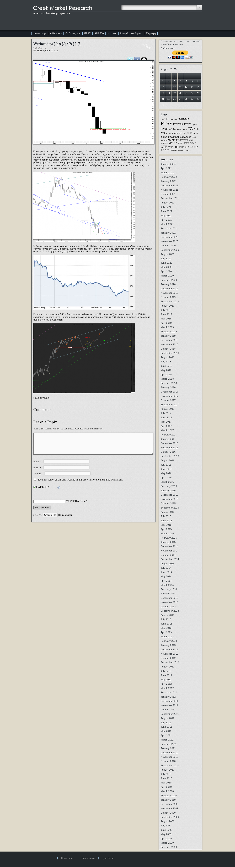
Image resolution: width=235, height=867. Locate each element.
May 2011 (166, 731)
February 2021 (169, 228)
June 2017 (166, 417)
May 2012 (166, 679)
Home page (40, 33)
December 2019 (169, 288)
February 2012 (169, 692)
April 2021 (166, 219)
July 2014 (166, 567)
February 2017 (169, 434)
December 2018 (169, 340)
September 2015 (170, 507)
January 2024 (168, 164)
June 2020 (166, 262)
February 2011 (169, 744)
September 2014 (170, 559)
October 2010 (168, 761)
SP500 (164, 129)
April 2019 (166, 323)
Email (37, 467)
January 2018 (168, 387)
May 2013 (166, 628)
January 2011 (168, 748)
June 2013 (166, 623)
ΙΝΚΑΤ (176, 137)
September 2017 (170, 404)
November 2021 (169, 189)
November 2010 (169, 756)
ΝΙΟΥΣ (186, 143)
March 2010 (167, 791)
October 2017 (168, 400)
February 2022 (169, 176)
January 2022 (168, 181)
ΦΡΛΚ (180, 151)
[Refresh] (59, 487)
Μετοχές (112, 33)
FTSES (187, 124)
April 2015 (166, 529)
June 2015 (166, 520)
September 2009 (170, 817)
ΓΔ (190, 128)
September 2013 (170, 610)
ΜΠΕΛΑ (164, 143)
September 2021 (170, 198)
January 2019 (168, 335)
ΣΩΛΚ (165, 150)
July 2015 (166, 516)
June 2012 (166, 675)
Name (37, 461)
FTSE (87, 33)
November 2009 (169, 808)
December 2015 (169, 494)
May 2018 (166, 370)
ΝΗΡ (180, 143)
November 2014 (169, 550)
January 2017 (168, 439)
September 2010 (170, 765)
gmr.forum (108, 858)
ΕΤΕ (189, 133)
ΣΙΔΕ (190, 147)
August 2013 (167, 615)
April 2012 (166, 683)
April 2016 (166, 477)
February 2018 (169, 383)
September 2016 (170, 456)
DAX (163, 119)
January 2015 (168, 542)
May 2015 (166, 524)
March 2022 (167, 172)
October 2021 (168, 194)
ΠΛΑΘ (184, 147)
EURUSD (183, 118)
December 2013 (169, 598)
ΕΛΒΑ (168, 134)
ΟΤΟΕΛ (171, 147)
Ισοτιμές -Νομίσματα (131, 33)
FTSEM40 (178, 124)
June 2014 (166, 572)
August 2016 (167, 460)
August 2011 (167, 718)
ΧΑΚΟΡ (187, 151)
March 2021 (167, 224)
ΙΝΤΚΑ (192, 137)
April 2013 (166, 632)
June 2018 (166, 366)
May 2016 (166, 473)
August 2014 (167, 563)
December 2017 (169, 391)
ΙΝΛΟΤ (184, 136)
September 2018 (170, 353)
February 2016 (169, 486)
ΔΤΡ (163, 133)
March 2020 (167, 275)
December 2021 (169, 185)
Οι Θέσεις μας (73, 33)
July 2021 (166, 207)
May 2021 (166, 215)
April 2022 (166, 168)
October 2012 (168, 658)
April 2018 (166, 374)
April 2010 (166, 787)
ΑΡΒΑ (185, 129)
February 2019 (169, 331)
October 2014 (168, 555)
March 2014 (167, 585)
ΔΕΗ (196, 129)
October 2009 (168, 812)
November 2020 (169, 241)
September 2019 (170, 301)
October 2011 (168, 709)
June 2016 (166, 469)
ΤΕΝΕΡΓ (173, 150)
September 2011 (170, 714)
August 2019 (167, 305)
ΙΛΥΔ (170, 137)
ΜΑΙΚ (175, 140)
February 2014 (169, 589)
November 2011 (169, 705)
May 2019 (166, 318)
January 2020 (168, 284)
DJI (167, 119)
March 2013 (167, 636)
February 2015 (169, 537)
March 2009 (167, 842)
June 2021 (166, 211)
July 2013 (166, 619)
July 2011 (166, 722)
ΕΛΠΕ (175, 133)
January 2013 (168, 645)
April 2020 (166, 271)
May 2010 (166, 782)
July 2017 (166, 413)
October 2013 (168, 606)
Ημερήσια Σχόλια (49, 50)
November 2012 (169, 653)
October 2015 (168, 503)
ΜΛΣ (191, 140)
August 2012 (167, 666)
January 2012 (168, 696)
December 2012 (169, 649)
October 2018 (168, 348)
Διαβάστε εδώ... (168, 48)
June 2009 (166, 830)
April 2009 (166, 838)
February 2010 (169, 795)
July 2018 (166, 361)
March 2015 (167, 533)
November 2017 (169, 396)
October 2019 (168, 297)
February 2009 (169, 847)
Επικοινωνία (88, 858)
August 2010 (167, 769)
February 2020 (169, 280)
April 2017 (166, 426)
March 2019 (167, 327)
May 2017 (166, 421)
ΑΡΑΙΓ (179, 129)
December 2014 (169, 546)
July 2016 (166, 464)
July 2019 (166, 310)
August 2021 (167, 202)
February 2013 (169, 640)
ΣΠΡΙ (196, 147)
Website (37, 473)
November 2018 (169, 344)
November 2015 (169, 499)
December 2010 (169, 752)
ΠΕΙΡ (178, 147)
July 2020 (166, 258)
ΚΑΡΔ (163, 140)
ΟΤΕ (164, 146)
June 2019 (166, 314)
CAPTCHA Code (76, 501)
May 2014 (166, 576)
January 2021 (168, 232)
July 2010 (166, 774)
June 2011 (166, 726)
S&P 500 (99, 33)
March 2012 (167, 688)
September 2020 (170, 249)
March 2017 (167, 430)
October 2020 (168, 245)
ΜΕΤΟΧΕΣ (183, 140)
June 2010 (166, 778)
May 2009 (166, 834)
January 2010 (168, 799)
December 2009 (169, 804)
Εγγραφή (151, 33)
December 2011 (169, 701)
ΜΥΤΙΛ (173, 143)
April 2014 (166, 580)
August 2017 (167, 408)
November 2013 (169, 602)
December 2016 (169, 443)
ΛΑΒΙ (168, 140)
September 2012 (170, 662)
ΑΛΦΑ (172, 129)
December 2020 (169, 237)
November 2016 (169, 447)
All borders (56, 33)
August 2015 (167, 512)
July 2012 (166, 671)
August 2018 (167, 357)
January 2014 (168, 593)
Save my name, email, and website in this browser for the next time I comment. (80, 479)
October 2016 (168, 451)
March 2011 (167, 739)
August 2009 (167, 821)
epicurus (173, 119)
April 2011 (166, 735)
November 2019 (169, 292)
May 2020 (166, 267)
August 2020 (167, 254)
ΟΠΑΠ (193, 143)
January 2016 (168, 490)
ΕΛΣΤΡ (182, 133)
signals (194, 124)
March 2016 (167, 482)
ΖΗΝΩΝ (164, 137)
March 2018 (167, 378)
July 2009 (166, 825)
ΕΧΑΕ (195, 133)
